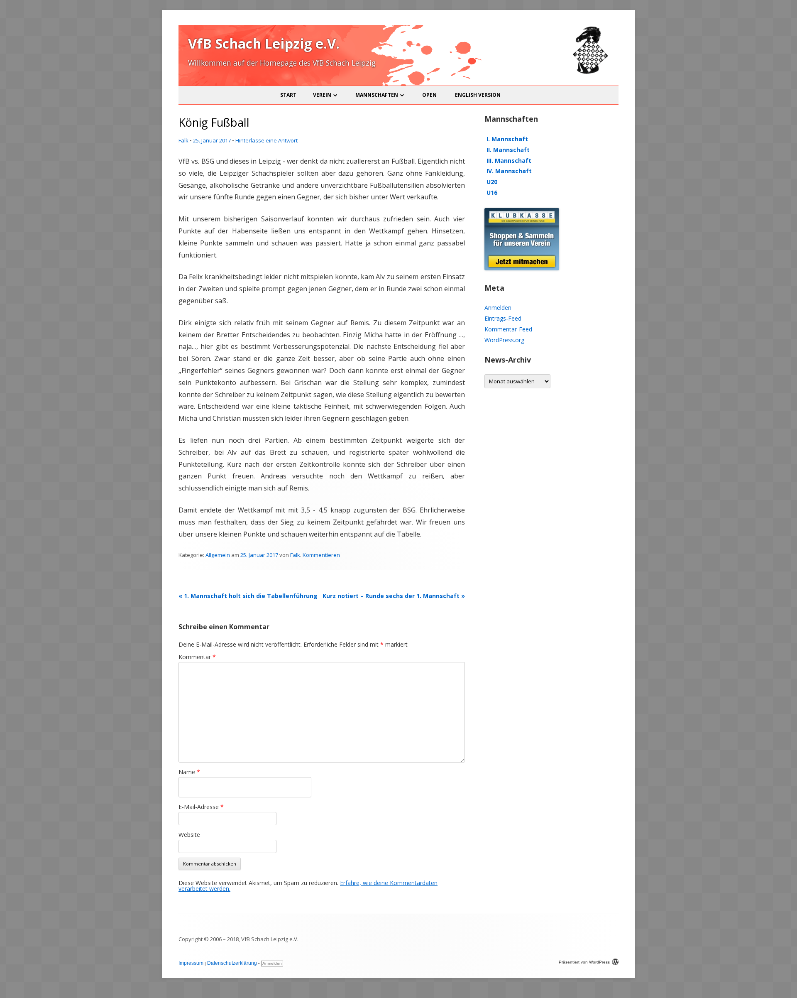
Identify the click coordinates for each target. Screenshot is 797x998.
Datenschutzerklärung (232, 963)
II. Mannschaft (508, 150)
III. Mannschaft (509, 160)
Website (189, 835)
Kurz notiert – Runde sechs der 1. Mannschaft (394, 596)
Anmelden (497, 307)
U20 (492, 182)
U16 (492, 192)
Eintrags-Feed (502, 318)
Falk (183, 140)
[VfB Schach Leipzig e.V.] (589, 72)
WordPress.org (504, 340)
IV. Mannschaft (509, 171)
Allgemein (217, 555)
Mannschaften (376, 94)
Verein (322, 94)
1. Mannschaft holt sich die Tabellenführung (248, 596)
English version (478, 94)
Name (189, 772)
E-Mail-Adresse (201, 807)
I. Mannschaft (507, 139)
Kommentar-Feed (508, 329)
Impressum (190, 963)
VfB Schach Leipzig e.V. (264, 43)
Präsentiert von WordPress (584, 962)
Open (429, 94)
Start (288, 94)
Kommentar (197, 657)
